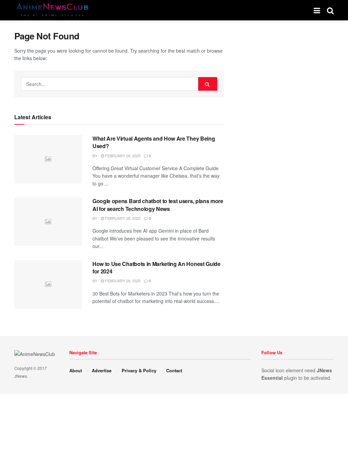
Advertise (101, 370)
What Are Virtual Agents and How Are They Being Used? (153, 142)
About (75, 370)
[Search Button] (207, 84)
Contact (174, 370)
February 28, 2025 (122, 155)
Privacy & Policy (139, 370)
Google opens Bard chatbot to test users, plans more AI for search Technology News (157, 204)
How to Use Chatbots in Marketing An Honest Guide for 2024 (156, 267)
